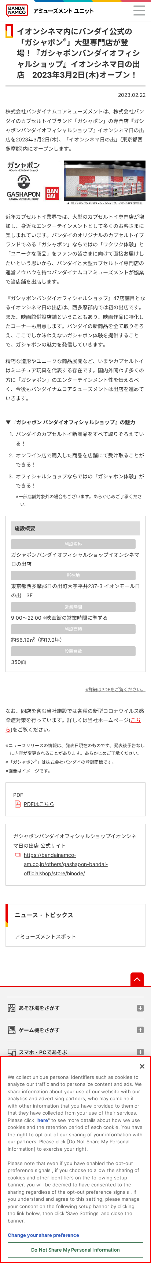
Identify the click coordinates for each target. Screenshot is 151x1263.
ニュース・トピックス (44, 915)
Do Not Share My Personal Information (75, 1250)
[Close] (142, 1066)
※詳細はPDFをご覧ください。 (115, 689)
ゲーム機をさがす (39, 1030)
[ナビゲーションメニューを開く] (139, 10)
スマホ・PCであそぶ (43, 1052)
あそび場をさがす (39, 1008)
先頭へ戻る (137, 979)
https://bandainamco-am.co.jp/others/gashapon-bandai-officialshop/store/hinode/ (66, 864)
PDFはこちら (39, 804)
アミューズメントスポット (45, 936)
